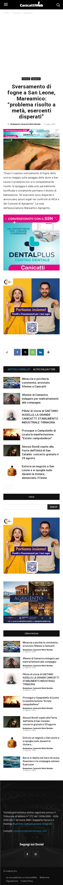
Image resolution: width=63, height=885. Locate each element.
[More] (48, 352)
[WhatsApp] (32, 352)
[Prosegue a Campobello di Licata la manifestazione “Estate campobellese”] (11, 434)
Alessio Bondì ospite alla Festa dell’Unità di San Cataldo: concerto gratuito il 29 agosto (40, 721)
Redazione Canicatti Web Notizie (25, 124)
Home (6, 12)
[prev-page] (5, 486)
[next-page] (11, 486)
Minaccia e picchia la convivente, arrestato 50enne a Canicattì (36, 382)
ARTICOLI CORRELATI (19, 369)
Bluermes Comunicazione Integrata (32, 823)
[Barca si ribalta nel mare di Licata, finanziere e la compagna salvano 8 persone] (11, 762)
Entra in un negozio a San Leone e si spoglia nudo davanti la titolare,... (41, 741)
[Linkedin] (40, 352)
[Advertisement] (31, 46)
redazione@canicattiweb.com (30, 831)
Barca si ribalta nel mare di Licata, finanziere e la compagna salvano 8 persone (41, 761)
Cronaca (16, 12)
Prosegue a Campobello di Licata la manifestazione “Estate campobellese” (39, 434)
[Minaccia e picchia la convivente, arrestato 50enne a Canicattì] (11, 382)
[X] (25, 352)
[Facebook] (17, 352)
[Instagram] (35, 854)
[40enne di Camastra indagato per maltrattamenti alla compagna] (11, 398)
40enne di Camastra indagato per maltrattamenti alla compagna (40, 398)
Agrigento (28, 12)
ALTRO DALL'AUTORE (44, 369)
